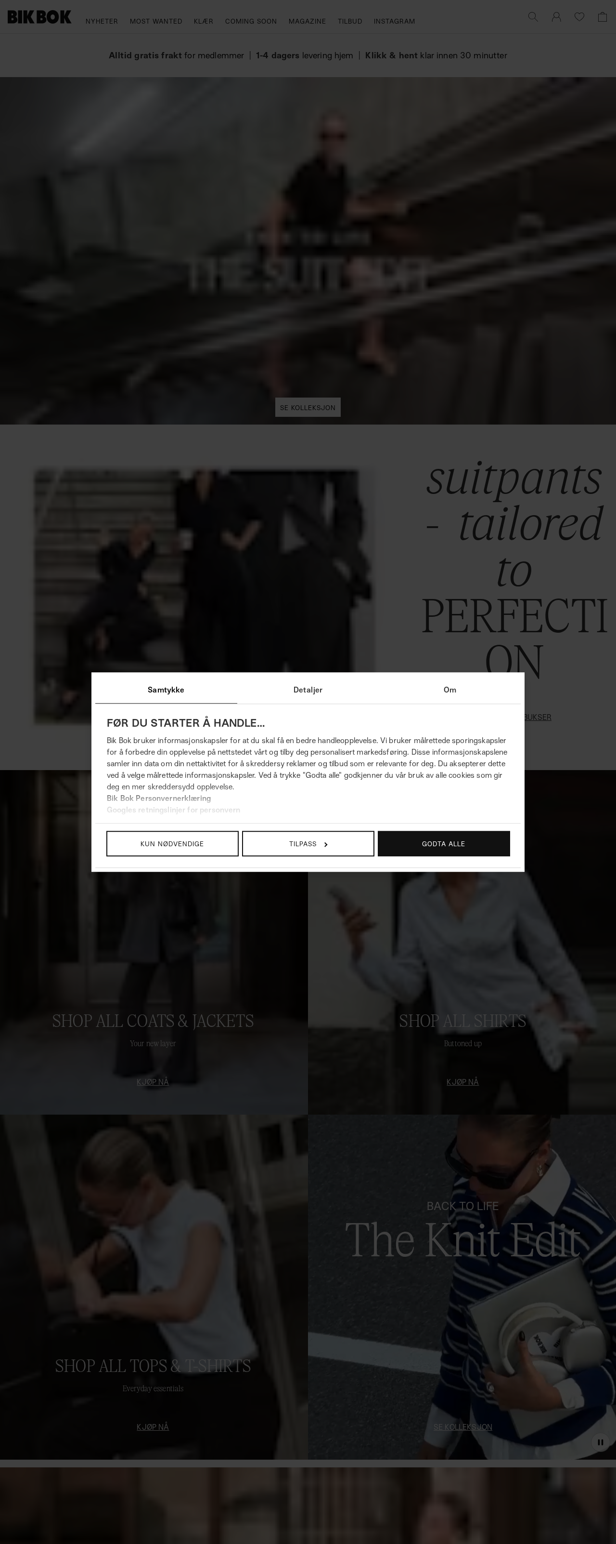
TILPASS (303, 843)
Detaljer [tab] (308, 689)
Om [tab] (450, 689)
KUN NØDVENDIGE (172, 843)
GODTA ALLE (443, 843)
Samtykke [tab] (166, 689)
